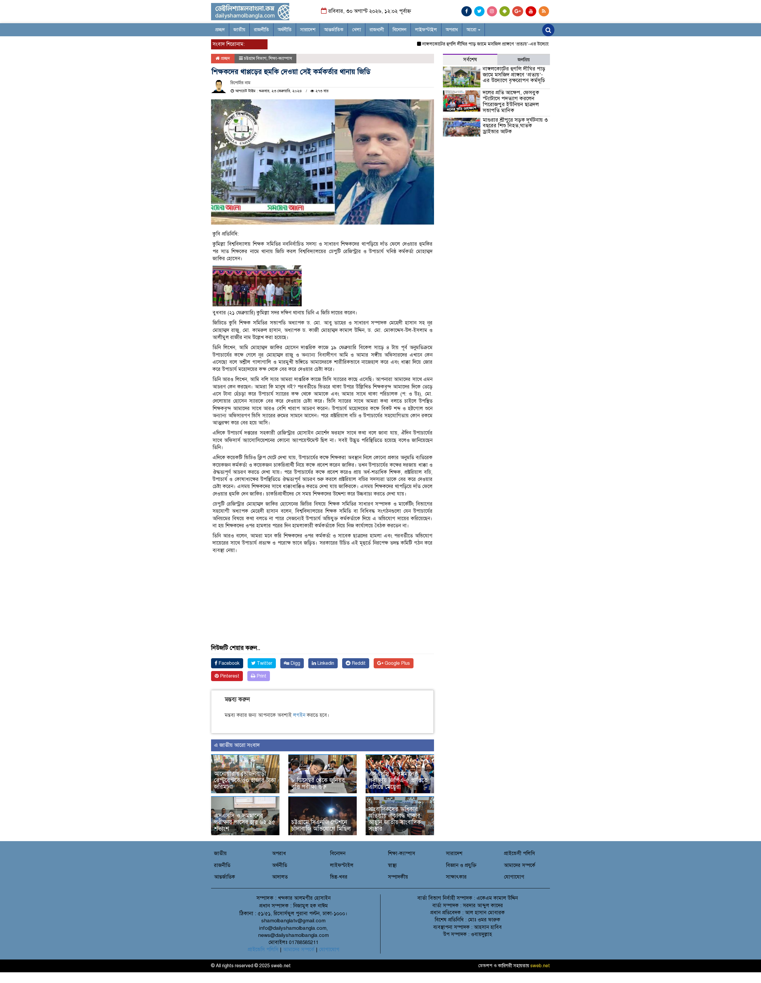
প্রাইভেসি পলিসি (263, 949)
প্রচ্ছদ (220, 30)
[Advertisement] (322, 603)
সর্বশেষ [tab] (470, 60)
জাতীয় (239, 30)
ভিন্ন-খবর (339, 877)
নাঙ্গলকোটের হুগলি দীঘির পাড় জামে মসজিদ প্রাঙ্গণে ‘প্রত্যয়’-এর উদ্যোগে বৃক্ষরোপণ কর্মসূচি (483, 44)
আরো (471, 30)
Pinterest (229, 676)
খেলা (356, 30)
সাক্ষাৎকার (456, 877)
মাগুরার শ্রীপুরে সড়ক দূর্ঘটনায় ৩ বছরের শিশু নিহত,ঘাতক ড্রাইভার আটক (515, 126)
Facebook (228, 663)
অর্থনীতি (285, 30)
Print (260, 676)
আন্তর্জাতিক (333, 30)
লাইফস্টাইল (426, 30)
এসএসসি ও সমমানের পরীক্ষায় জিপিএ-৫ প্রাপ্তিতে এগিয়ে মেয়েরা (398, 780)
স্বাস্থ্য (392, 865)
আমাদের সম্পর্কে (519, 865)
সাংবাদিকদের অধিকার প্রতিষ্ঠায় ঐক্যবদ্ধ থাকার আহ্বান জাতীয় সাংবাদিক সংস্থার (395, 819)
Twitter (264, 663)
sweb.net (540, 966)
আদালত (280, 877)
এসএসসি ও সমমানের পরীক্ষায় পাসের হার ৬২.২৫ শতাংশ (244, 822)
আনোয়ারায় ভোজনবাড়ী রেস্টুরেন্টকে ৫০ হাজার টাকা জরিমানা (245, 780)
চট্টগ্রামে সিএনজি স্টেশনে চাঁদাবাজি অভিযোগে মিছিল (321, 826)
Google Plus (396, 663)
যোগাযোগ (514, 877)
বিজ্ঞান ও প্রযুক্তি (461, 865)
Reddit (358, 663)
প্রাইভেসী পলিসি (519, 853)
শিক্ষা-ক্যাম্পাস (280, 58)
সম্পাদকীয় (398, 877)
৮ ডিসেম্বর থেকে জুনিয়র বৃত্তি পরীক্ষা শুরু (318, 784)
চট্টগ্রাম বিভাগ (255, 58)
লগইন (299, 715)
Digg (294, 663)
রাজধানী (377, 30)
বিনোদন (399, 30)
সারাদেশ (307, 30)
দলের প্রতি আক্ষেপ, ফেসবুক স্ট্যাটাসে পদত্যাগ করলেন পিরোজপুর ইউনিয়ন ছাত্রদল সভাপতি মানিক (511, 101)
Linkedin (325, 663)
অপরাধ (452, 30)
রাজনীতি (261, 30)
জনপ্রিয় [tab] (524, 60)
